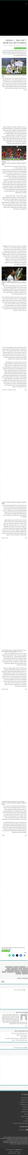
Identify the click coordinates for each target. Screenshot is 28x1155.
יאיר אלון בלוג (17, 971)
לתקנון (18, 1153)
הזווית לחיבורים (7, 45)
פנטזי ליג (26, 1121)
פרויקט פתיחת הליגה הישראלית (20, 1123)
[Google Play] (9, 1151)
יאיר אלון (23, 45)
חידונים (26, 1114)
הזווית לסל (25, 1107)
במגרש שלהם (24, 1097)
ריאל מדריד (19, 973)
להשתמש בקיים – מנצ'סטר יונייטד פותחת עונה (16, 1038)
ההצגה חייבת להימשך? (21, 1035)
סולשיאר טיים (24, 1036)
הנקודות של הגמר (24, 970)
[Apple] (16, 1151)
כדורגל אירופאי (10, 971)
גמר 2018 (25, 968)
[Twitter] (17, 1151)
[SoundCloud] (14, 1151)
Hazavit (16, 967)
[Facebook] (19, 1151)
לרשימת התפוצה (12, 1153)
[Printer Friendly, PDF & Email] (6, 950)
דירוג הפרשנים (24, 1100)
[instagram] (12, 1151)
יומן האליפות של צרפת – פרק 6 (19, 1040)
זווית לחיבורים (24, 971)
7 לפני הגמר (22, 967)
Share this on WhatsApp (21, 48)
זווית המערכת (24, 1111)
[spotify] (11, 1151)
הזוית (9, 968)
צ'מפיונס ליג (25, 973)
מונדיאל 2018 (24, 1116)
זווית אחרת (25, 1109)
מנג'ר (26, 1118)
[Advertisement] (14, 22)
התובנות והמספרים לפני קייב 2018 (12, 970)
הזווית (20, 968)
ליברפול (4, 971)
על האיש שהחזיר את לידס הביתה (19, 1033)
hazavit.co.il (9, 967)
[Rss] (20, 1151)
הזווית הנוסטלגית (24, 1102)
